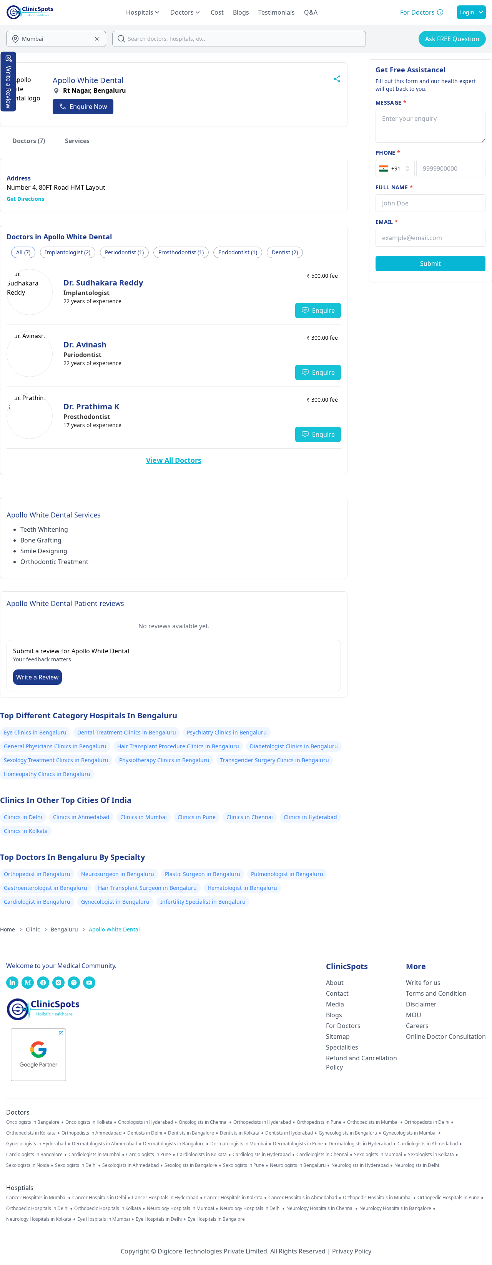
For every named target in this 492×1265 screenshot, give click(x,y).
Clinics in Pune (197, 817)
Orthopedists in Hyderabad (262, 1122)
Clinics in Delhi (23, 817)
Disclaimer (421, 1004)
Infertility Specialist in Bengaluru (203, 901)
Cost (217, 12)
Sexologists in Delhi (75, 1165)
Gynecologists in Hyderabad (36, 1144)
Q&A (310, 12)
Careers (417, 1025)
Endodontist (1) (237, 252)
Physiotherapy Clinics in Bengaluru (164, 760)
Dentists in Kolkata (239, 1133)
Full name (394, 187)
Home (11, 929)
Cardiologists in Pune (148, 1155)
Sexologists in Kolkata (431, 1155)
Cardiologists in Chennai (322, 1155)
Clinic (37, 929)
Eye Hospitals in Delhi (159, 1219)
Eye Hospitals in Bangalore (216, 1219)
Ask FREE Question (452, 39)
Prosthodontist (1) (181, 252)
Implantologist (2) (67, 252)
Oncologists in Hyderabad (145, 1122)
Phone (388, 152)
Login (467, 12)
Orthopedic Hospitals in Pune (448, 1198)
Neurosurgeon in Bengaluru (117, 874)
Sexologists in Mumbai (378, 1155)
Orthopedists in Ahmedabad (91, 1133)
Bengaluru (68, 929)
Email (387, 221)
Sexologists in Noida (27, 1165)
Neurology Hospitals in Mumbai (180, 1208)
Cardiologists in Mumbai (94, 1155)
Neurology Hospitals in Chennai (320, 1208)
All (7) (23, 252)
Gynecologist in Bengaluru (115, 901)
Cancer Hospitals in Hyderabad (165, 1198)
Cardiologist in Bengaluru (37, 901)
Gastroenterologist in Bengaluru (45, 887)
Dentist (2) (285, 252)
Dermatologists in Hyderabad (360, 1144)
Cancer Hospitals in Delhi (99, 1198)
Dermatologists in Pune (298, 1144)
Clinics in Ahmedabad (81, 817)
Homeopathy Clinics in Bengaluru (47, 774)
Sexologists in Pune (243, 1165)
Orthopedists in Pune (319, 1122)
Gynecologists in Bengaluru (348, 1133)
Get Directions (25, 198)
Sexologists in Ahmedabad (130, 1165)
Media (335, 1004)
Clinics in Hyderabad (310, 817)
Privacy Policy (351, 1251)
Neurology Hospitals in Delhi (250, 1208)
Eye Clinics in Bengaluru (35, 732)
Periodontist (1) (124, 252)
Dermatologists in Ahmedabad (104, 1144)
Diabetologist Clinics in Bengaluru (294, 746)
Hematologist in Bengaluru (242, 887)
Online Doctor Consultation (446, 1036)
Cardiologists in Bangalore (34, 1155)
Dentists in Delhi (144, 1133)
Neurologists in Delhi (416, 1165)
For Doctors (343, 1025)
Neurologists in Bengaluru (298, 1165)
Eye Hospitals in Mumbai (103, 1219)
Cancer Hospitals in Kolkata (233, 1198)
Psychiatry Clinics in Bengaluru (227, 732)
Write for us (423, 982)
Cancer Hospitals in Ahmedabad (302, 1198)
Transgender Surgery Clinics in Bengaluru (274, 760)
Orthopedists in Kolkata (31, 1133)
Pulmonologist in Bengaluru (287, 874)
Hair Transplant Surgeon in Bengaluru (147, 887)
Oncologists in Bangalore (33, 1122)
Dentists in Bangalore (191, 1133)
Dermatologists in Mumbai (238, 1144)
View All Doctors (173, 460)
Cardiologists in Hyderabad (262, 1155)
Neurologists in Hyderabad (360, 1165)
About (335, 982)
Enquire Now (88, 106)
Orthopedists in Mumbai (373, 1122)
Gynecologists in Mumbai (410, 1133)
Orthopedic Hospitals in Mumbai (377, 1198)
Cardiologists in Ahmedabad (427, 1144)
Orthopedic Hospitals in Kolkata (107, 1208)
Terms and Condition (436, 993)
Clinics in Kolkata (26, 830)
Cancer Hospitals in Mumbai (36, 1198)
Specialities (342, 1047)
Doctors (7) (28, 141)
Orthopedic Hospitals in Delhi (37, 1208)
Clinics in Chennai (249, 817)
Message (391, 102)
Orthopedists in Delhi (426, 1122)
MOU (413, 1015)
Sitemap (338, 1036)
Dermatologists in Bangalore (173, 1144)
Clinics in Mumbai (143, 817)
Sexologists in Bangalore (191, 1165)
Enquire (323, 310)
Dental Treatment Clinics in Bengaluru (126, 732)
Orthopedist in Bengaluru (37, 874)
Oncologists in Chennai (203, 1122)
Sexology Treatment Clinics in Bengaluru (56, 760)
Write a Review (37, 677)
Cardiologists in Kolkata (202, 1155)
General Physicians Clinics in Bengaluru (55, 746)
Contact (337, 993)
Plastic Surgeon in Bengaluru (202, 874)
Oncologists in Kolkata (88, 1122)
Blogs (241, 12)
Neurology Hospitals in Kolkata (38, 1219)
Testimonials (276, 12)
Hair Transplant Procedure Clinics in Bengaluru (178, 746)
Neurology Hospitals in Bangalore (395, 1208)
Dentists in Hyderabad (289, 1133)
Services (77, 141)
